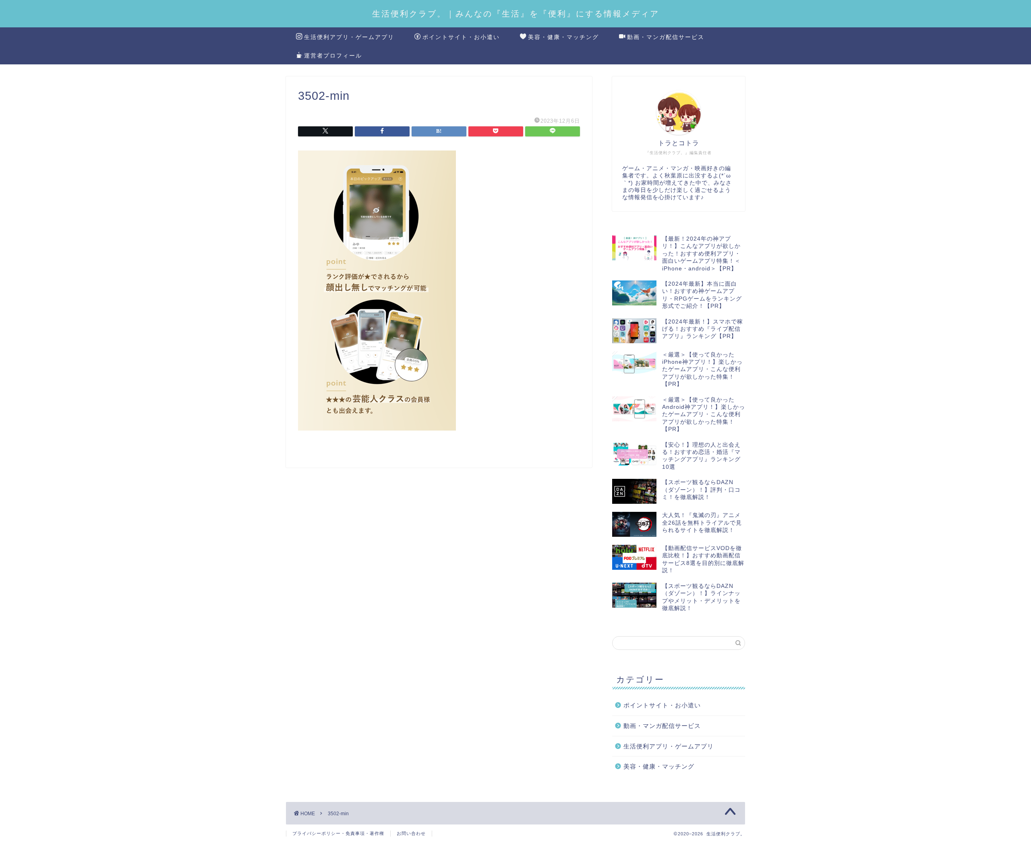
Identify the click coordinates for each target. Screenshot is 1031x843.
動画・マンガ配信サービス (665, 37)
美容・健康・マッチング (563, 37)
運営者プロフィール (333, 55)
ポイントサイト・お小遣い (461, 37)
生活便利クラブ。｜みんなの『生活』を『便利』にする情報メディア (515, 13)
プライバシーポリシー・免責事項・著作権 (338, 833)
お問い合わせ (411, 833)
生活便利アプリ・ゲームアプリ (349, 37)
